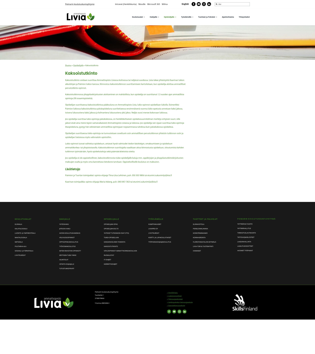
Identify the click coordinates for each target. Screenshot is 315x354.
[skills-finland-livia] (245, 295)
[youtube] (199, 4)
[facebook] (194, 4)
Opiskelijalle (78, 65)
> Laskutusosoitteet (174, 296)
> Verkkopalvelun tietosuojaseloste (180, 302)
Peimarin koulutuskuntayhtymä (79, 4)
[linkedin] (209, 4)
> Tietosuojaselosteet (175, 299)
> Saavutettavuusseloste (176, 305)
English (185, 4)
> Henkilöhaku (172, 293)
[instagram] (204, 4)
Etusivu (68, 65)
